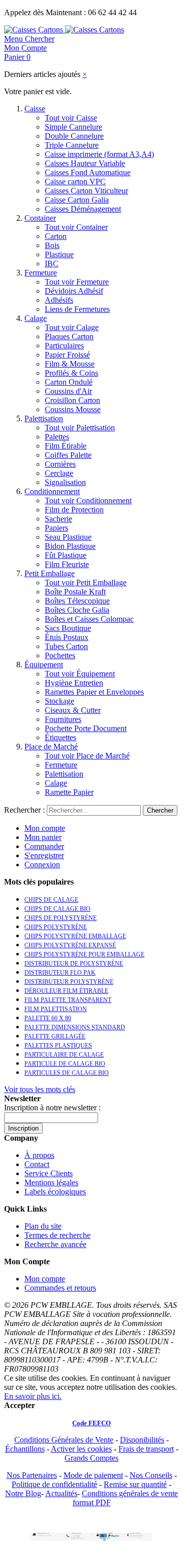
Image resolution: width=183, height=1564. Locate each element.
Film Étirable (65, 446)
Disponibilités (142, 1439)
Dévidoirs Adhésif (74, 291)
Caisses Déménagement (83, 209)
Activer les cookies (81, 1449)
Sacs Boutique (68, 628)
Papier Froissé (67, 354)
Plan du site (43, 1226)
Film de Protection (74, 509)
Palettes (57, 436)
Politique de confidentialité (54, 1484)
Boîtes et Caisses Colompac (89, 619)
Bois (52, 245)
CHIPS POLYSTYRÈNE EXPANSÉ (70, 945)
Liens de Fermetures (77, 309)
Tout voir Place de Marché (87, 755)
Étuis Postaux (66, 637)
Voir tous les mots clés (39, 1089)
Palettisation (43, 418)
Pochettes (60, 655)
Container (40, 218)
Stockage (59, 701)
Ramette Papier (69, 792)
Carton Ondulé (69, 382)
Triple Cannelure (72, 145)
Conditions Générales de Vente (63, 1439)
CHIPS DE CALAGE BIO (57, 908)
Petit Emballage (49, 573)
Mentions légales (51, 1182)
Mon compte (44, 828)
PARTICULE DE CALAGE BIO (64, 1063)
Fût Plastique (65, 555)
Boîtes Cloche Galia (77, 610)
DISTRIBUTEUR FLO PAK (60, 972)
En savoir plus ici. (33, 1396)
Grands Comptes (91, 1458)
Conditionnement (52, 491)
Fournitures (63, 719)
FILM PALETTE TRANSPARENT (67, 1000)
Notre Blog (23, 1493)
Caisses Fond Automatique (88, 172)
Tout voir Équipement (80, 673)
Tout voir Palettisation (80, 427)
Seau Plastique (68, 537)
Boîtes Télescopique (77, 600)
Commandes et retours (60, 1288)
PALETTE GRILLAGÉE (54, 1036)
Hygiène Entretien (74, 682)
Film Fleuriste (67, 564)
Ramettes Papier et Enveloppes (94, 692)
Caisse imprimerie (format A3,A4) (99, 154)
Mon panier (43, 837)
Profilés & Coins (71, 373)
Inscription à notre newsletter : (52, 1107)
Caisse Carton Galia (77, 199)
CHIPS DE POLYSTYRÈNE (60, 917)
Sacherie (58, 518)
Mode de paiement (93, 1475)
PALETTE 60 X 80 (47, 1018)
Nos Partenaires (32, 1475)
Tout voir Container (76, 227)
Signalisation (65, 482)
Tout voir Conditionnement (88, 500)
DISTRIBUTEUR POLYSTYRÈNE (68, 981)
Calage (35, 318)
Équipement (43, 664)
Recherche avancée (55, 1244)
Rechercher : (24, 810)
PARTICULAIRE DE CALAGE (64, 1054)
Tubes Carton (66, 646)
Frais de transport (146, 1449)
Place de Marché (51, 746)
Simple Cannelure (73, 127)
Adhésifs (59, 300)
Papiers (56, 528)
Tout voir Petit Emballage (86, 582)
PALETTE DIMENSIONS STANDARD (74, 1027)
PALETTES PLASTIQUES (58, 1045)
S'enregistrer (44, 855)
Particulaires (64, 345)
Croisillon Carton (72, 400)
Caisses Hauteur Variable (85, 163)
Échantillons (25, 1449)
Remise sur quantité (135, 1484)
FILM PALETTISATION (55, 1009)
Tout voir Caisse (71, 117)
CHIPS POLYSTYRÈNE (55, 927)
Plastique (59, 254)
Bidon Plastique (70, 546)
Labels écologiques (55, 1191)
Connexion (42, 864)
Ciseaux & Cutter (73, 710)
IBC (51, 263)
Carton (56, 236)
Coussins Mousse (73, 409)
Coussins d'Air (68, 391)
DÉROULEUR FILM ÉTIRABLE (66, 990)
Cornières (60, 464)
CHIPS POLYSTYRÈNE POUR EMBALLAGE (84, 954)
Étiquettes (60, 737)
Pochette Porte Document (86, 728)
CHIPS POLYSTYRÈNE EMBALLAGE (75, 936)
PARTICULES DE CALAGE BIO (66, 1072)
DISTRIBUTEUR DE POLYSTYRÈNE (73, 963)
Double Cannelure (74, 136)
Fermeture (40, 272)
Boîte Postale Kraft (75, 591)
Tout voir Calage (72, 327)
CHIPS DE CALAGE (51, 899)
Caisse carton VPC (75, 181)
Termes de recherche (57, 1235)
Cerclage (59, 473)
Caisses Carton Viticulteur (86, 190)
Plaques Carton (69, 336)
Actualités (61, 1493)
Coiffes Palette (68, 455)
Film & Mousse (70, 363)
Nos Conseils (151, 1475)
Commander (44, 846)
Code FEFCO (91, 1423)
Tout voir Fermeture (77, 281)
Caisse (34, 108)
